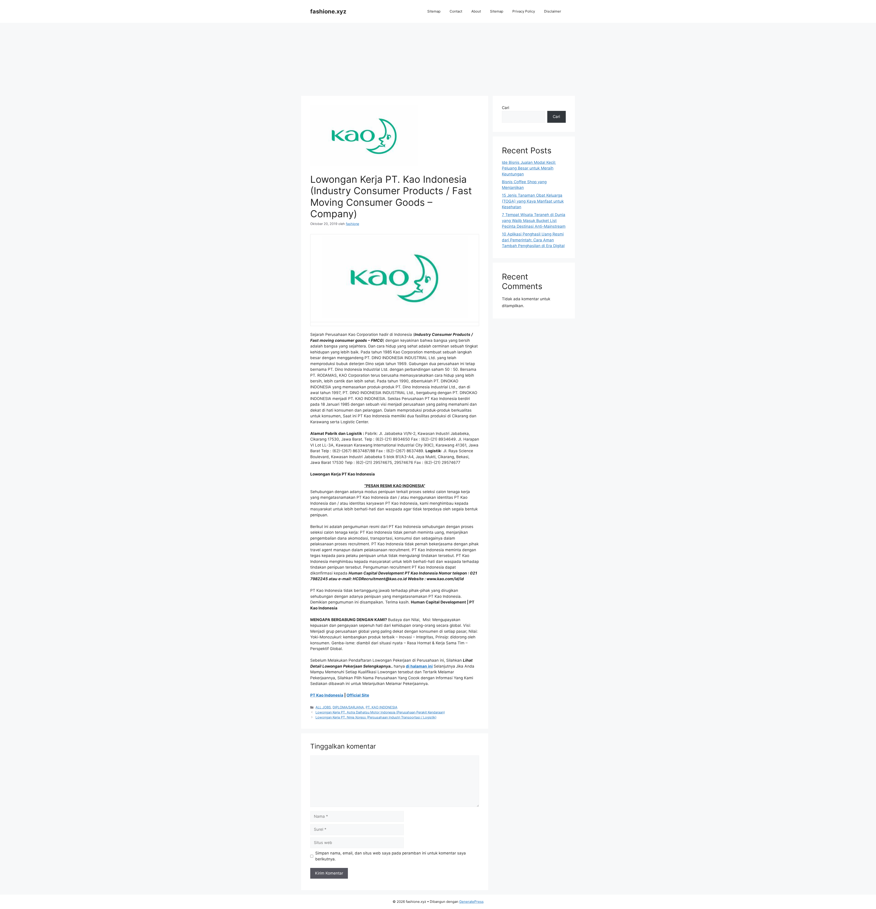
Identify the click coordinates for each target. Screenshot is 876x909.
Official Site (358, 695)
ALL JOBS (323, 707)
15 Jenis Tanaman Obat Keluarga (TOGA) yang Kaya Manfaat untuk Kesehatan (533, 201)
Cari (505, 107)
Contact (456, 11)
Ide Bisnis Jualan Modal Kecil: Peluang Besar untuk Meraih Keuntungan (529, 168)
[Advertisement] (438, 57)
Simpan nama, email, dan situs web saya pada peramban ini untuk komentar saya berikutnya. (390, 856)
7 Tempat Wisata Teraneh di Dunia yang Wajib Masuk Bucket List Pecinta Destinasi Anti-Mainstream (534, 220)
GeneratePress (471, 901)
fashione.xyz (328, 11)
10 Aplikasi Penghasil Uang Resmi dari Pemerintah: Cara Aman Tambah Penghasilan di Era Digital (533, 240)
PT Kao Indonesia (326, 695)
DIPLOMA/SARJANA (348, 707)
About (476, 11)
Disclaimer (552, 11)
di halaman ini (419, 666)
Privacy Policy (523, 11)
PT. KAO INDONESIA (381, 707)
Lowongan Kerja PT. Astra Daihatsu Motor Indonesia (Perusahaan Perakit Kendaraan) (380, 712)
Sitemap (434, 11)
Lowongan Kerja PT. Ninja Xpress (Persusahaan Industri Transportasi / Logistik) (375, 717)
